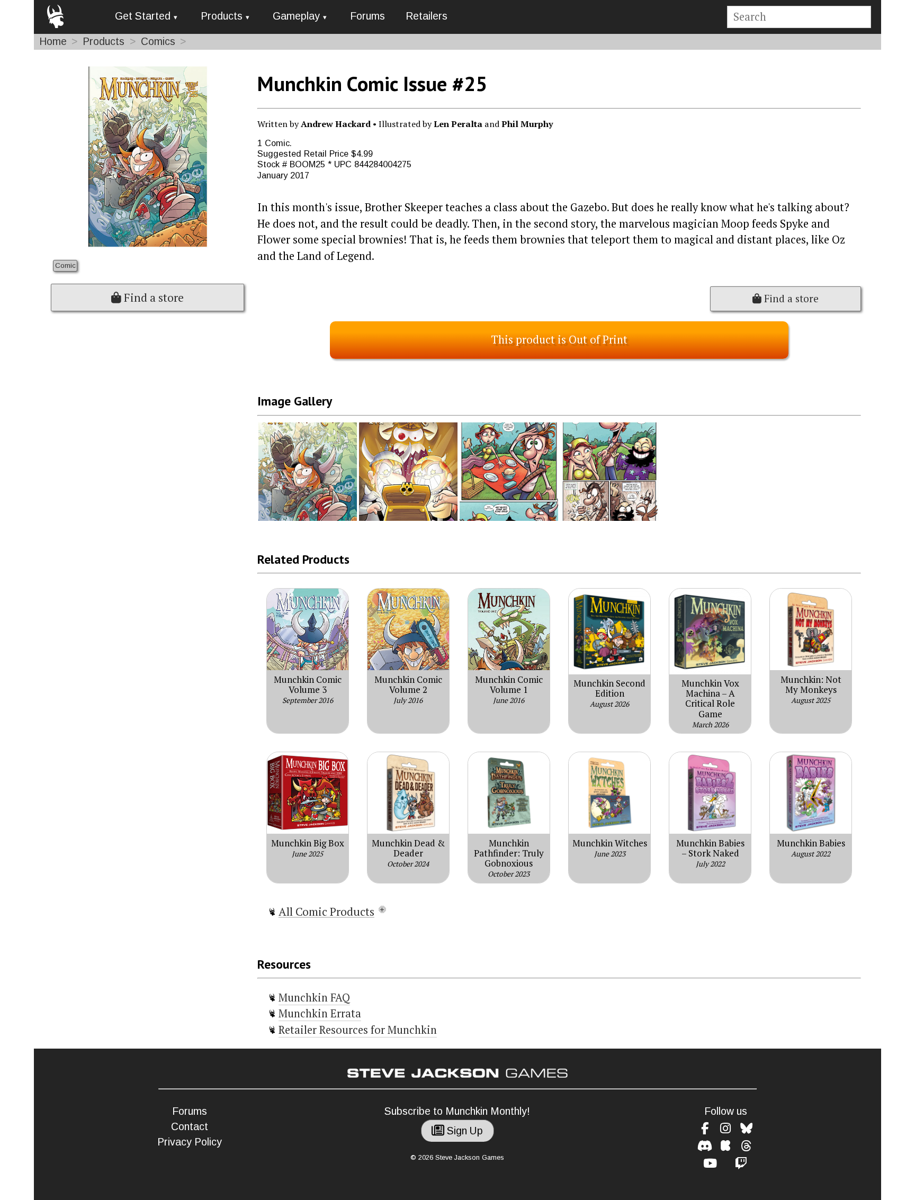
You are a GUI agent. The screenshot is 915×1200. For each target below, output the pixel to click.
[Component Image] (307, 517)
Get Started (143, 16)
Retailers (426, 16)
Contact (189, 1126)
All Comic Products (326, 911)
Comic (65, 265)
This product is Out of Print (559, 339)
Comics (158, 41)
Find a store (152, 297)
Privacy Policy (189, 1142)
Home (53, 41)
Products (222, 16)
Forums (367, 16)
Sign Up (463, 1130)
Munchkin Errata (320, 1013)
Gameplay (296, 16)
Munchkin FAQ (314, 997)
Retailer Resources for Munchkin (358, 1030)
